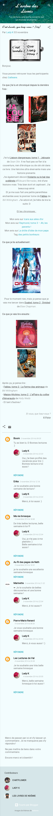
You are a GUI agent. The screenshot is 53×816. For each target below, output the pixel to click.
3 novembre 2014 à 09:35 (31, 438)
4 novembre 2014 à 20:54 (33, 639)
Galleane (12, 77)
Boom (17, 438)
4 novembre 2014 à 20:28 (25, 661)
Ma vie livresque (22, 516)
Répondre (19, 475)
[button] (49, 28)
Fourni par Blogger (28, 804)
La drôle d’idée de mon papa (33, 230)
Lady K (25, 450)
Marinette (19, 583)
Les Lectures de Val (24, 658)
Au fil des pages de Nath (26, 562)
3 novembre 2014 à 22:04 (33, 534)
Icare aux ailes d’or (33, 219)
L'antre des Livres (26, 8)
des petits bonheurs (28, 234)
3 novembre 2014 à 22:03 (33, 454)
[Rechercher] (49, 5)
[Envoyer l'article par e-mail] (9, 428)
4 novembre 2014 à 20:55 (33, 676)
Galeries (35, 811)
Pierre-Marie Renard (24, 620)
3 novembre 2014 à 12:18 (30, 482)
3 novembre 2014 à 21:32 (35, 583)
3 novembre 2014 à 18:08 (25, 519)
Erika (16, 481)
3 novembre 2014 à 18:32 (25, 565)
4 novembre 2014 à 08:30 (25, 624)
